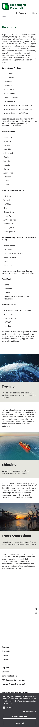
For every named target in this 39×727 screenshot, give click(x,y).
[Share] (36, 609)
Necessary (9, 707)
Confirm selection (19, 716)
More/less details (28, 711)
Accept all (19, 723)
